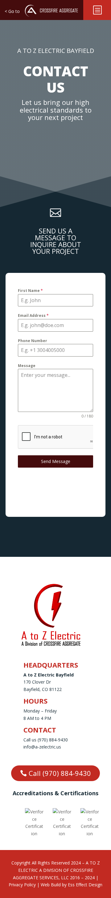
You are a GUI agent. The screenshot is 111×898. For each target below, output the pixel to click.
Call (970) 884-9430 (60, 773)
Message (26, 365)
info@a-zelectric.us (42, 747)
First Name (30, 290)
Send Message (55, 461)
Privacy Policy (22, 885)
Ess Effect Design (85, 885)
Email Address (33, 315)
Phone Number (32, 340)
